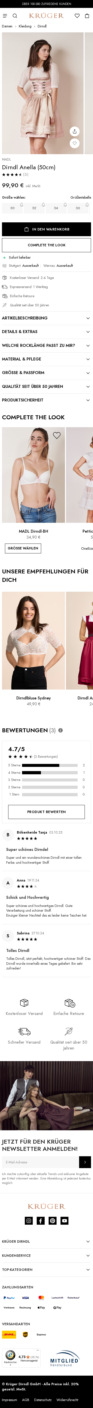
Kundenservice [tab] (16, 1255)
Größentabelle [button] (80, 197)
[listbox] (46, 208)
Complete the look (46, 245)
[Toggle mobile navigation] (5, 16)
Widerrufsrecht (67, 1399)
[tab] (46, 318)
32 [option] (34, 208)
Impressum (9, 1399)
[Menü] (38, 1351)
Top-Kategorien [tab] (17, 1269)
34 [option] (56, 208)
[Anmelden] (85, 1162)
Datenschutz (43, 1399)
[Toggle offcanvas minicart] (87, 16)
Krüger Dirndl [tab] (16, 1241)
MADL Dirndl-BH (33, 531)
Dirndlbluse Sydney (33, 698)
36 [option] (78, 208)
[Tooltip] (60, 730)
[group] (46, 205)
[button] (57, 435)
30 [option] (12, 208)
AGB (25, 1399)
